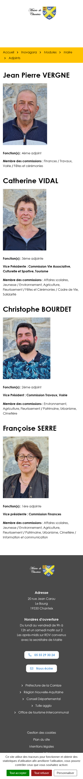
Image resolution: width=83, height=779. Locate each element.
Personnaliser (65, 773)
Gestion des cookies (41, 733)
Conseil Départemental (43, 699)
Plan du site (41, 739)
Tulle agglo (44, 706)
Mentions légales (41, 746)
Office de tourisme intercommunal (43, 712)
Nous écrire (44, 668)
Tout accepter (17, 773)
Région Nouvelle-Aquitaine (43, 692)
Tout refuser (41, 773)
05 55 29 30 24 (44, 655)
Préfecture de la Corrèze (43, 685)
